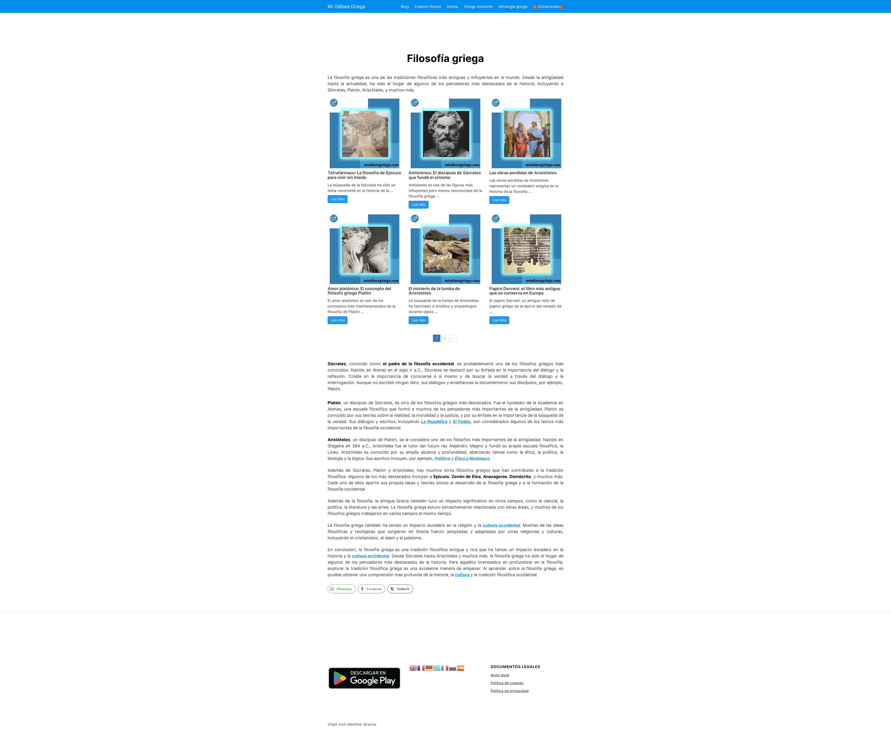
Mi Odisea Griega (346, 6)
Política (442, 458)
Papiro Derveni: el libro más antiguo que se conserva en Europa (524, 291)
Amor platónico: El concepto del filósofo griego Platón (359, 291)
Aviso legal (500, 675)
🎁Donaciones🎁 (548, 6)
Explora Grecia (428, 6)
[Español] (461, 668)
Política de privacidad (510, 691)
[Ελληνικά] (437, 668)
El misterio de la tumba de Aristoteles (434, 291)
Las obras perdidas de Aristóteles (523, 172)
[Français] (421, 668)
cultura (462, 574)
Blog (405, 6)
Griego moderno (478, 6)
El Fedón (462, 421)
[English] (413, 668)
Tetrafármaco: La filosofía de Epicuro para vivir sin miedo (364, 175)
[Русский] (453, 668)
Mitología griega (513, 6)
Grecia (452, 6)
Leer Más (338, 199)
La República (434, 421)
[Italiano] (445, 668)
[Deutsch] (429, 668)
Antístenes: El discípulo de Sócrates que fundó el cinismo (445, 175)
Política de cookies (507, 683)
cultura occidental (501, 525)
